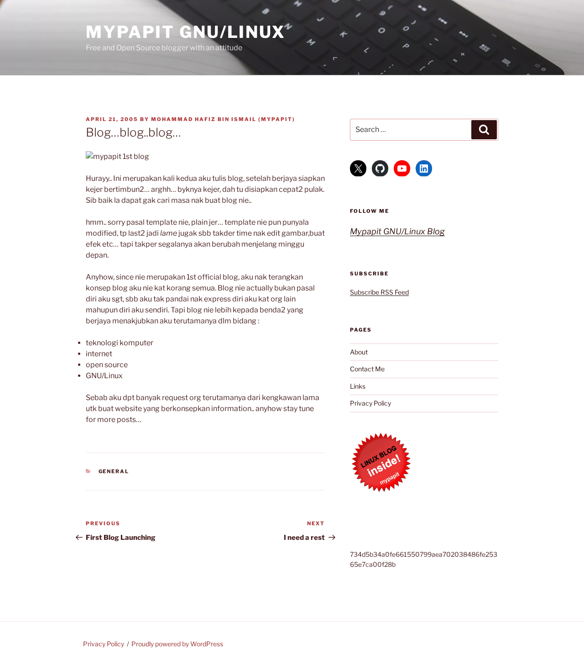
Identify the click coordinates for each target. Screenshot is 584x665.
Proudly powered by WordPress (177, 644)
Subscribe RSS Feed (379, 292)
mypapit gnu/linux (186, 32)
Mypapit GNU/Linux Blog (397, 231)
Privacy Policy (370, 403)
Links (357, 386)
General (114, 471)
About (359, 352)
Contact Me (367, 369)
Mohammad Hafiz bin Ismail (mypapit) (223, 119)
